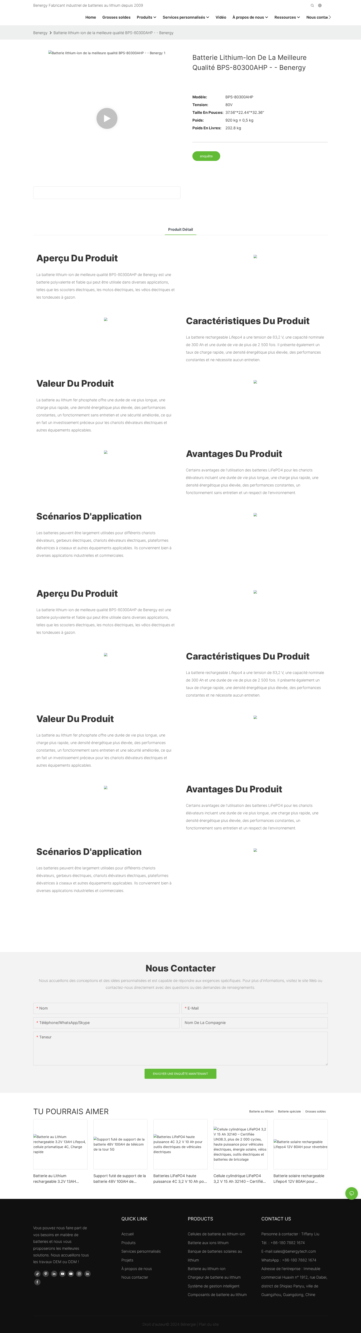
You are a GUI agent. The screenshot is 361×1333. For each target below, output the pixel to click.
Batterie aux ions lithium (208, 1243)
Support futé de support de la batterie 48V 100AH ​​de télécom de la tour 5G (119, 1179)
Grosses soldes (315, 1111)
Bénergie (188, 1324)
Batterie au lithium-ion (206, 1268)
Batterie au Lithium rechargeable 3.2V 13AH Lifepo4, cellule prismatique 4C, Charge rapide (57, 1179)
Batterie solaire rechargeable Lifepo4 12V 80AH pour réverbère (298, 1179)
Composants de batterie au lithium (217, 1294)
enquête (206, 156)
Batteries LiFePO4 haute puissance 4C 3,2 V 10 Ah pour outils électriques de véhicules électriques (180, 1179)
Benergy (40, 33)
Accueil (127, 1234)
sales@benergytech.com (294, 1251)
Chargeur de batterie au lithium (214, 1277)
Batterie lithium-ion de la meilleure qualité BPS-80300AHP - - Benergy (113, 33)
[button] (330, 17)
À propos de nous (136, 1268)
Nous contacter (134, 1277)
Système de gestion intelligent (213, 1286)
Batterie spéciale (289, 1111)
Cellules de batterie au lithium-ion (216, 1234)
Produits (128, 1243)
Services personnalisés (141, 1251)
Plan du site (209, 1324)
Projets (127, 1260)
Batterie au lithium (261, 1111)
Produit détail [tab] (180, 229)
